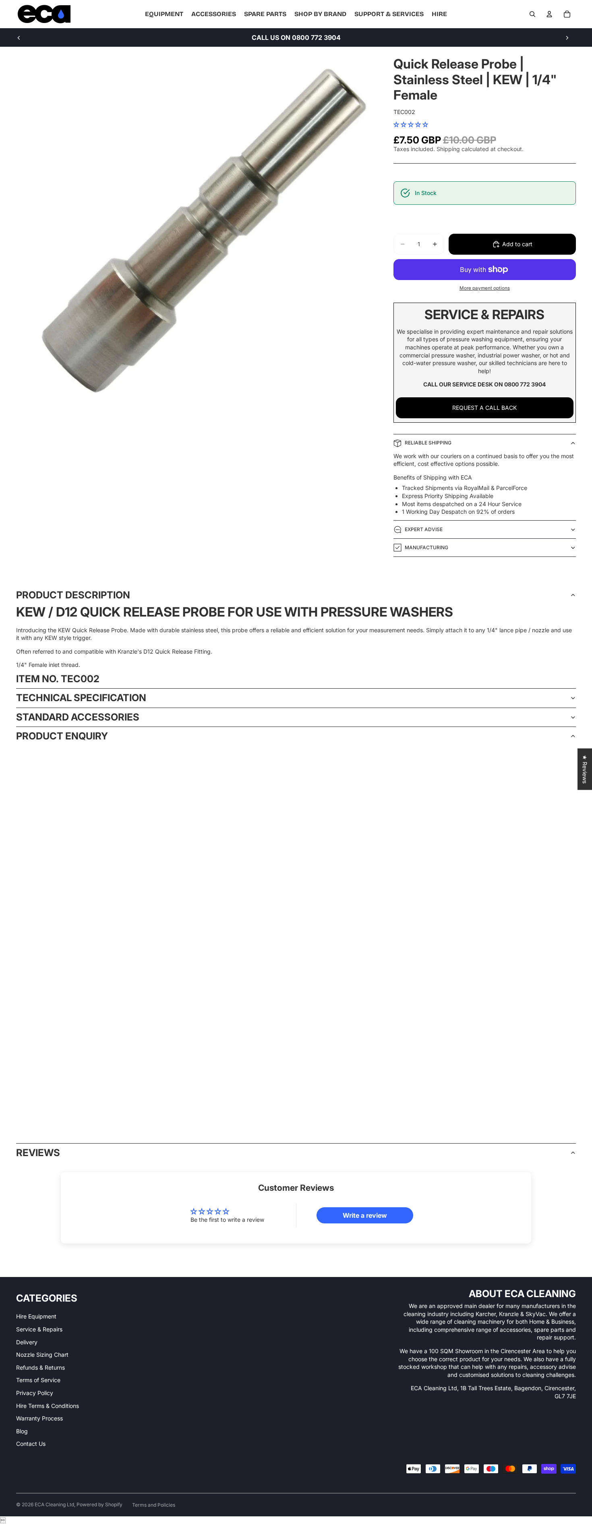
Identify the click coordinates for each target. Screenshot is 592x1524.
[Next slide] (567, 37)
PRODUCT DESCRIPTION (73, 595)
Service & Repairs (39, 1329)
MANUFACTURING (426, 547)
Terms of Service (38, 1380)
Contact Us (31, 1443)
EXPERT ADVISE (424, 529)
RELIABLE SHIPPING (428, 443)
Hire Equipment (36, 1316)
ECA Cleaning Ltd (54, 1504)
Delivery (26, 1342)
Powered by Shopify (99, 1504)
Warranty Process (39, 1418)
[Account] (549, 14)
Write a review (365, 1215)
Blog (22, 1431)
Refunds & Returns (40, 1367)
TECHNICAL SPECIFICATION (81, 698)
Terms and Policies (153, 1505)
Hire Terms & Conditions (47, 1405)
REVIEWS (38, 1153)
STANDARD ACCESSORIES (77, 717)
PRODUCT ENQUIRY (62, 736)
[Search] (532, 14)
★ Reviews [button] (585, 769)
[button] (410, 124)
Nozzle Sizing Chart (42, 1354)
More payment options (485, 288)
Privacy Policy (34, 1392)
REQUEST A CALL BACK (484, 407)
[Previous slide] (19, 37)
